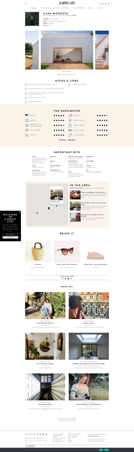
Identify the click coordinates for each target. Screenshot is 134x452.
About (69, 442)
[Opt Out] (132, 450)
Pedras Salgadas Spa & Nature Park (89, 364)
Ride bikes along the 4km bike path (93, 203)
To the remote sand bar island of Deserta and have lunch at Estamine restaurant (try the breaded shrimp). (94, 195)
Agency (70, 440)
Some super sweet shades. (67, 264)
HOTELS (33, 8)
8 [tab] (67, 74)
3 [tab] (61, 74)
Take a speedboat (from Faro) (93, 192)
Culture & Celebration (62, 8)
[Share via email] (68, 278)
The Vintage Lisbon (45, 364)
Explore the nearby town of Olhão (92, 215)
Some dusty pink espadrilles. (96, 264)
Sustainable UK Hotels (59, 438)
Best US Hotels (57, 439)
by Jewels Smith (45, 325)
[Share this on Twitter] (65, 278)
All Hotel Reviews (58, 434)
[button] (56, 206)
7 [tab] (66, 74)
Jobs (69, 439)
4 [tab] (62, 74)
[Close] (62, 188)
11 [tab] (71, 74)
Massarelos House (45, 323)
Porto (42, 321)
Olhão (50, 19)
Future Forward (79, 8)
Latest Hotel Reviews (67, 419)
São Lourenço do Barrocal (88, 404)
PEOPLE (90, 8)
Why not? (95, 267)
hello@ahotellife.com (93, 436)
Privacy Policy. (32, 446)
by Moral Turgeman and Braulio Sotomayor (89, 366)
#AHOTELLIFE (30, 434)
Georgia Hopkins (53, 15)
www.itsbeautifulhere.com (66, 15)
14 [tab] (75, 74)
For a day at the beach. (67, 267)
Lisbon (85, 321)
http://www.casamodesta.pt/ (94, 172)
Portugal (55, 19)
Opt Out (106, 449)
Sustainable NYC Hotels (57, 436)
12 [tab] (72, 74)
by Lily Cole (89, 406)
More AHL (67, 286)
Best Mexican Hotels (59, 441)
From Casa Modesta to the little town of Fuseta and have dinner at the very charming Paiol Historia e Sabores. (93, 207)
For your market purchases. (38, 267)
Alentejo (85, 402)
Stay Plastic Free (72, 437)
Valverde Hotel (45, 404)
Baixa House (88, 323)
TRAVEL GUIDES (45, 8)
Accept (101, 449)
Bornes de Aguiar (85, 361)
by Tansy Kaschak (45, 406)
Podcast (100, 8)
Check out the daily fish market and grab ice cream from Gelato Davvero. (92, 218)
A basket (38, 264)
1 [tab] (58, 74)
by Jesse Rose (45, 366)
